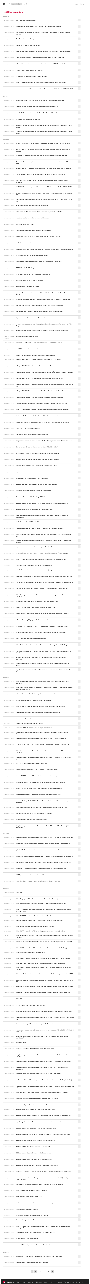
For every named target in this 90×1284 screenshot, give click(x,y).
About (18, 1282)
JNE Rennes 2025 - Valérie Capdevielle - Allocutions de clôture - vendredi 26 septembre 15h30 (44, 1115)
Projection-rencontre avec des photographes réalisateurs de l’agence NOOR (38, 794)
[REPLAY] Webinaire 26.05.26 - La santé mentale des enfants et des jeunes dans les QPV (42, 745)
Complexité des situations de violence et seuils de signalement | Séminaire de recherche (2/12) (44, 576)
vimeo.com (7, 355)
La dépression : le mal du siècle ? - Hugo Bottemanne (32, 478)
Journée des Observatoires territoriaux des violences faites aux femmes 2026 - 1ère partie (42, 422)
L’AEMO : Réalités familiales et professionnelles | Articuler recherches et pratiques (40, 174)
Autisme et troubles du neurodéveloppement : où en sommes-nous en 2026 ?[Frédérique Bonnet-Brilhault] (42, 1179)
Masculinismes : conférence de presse (27, 286)
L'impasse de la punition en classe (26, 1220)
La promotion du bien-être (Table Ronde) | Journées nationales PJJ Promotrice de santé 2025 (44, 1011)
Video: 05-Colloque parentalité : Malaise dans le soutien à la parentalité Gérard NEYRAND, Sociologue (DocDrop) (43, 1227)
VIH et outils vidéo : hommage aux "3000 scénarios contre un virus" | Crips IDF (39, 920)
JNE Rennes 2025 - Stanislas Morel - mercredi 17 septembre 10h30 (35, 1109)
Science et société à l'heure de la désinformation (30, 1005)
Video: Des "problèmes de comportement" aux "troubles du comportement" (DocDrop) (42, 645)
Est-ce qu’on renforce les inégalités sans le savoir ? (31, 763)
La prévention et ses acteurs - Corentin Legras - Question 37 (34, 547)
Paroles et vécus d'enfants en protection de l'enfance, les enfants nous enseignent (41, 632)
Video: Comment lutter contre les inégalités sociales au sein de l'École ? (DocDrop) (41, 82)
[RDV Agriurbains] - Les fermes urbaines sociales (30, 875)
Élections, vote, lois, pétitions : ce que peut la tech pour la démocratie (37, 601)
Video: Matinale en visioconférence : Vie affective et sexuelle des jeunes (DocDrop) (41, 903)
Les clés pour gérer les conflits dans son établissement (32, 218)
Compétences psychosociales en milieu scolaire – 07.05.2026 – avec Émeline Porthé (41, 738)
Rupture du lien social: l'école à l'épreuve (28, 45)
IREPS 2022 (19, 892)
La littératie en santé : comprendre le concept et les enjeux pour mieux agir (38, 570)
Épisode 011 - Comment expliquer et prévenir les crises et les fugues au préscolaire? (41, 868)
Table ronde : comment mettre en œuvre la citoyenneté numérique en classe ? (39, 237)
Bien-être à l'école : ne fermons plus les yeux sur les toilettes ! (34, 565)
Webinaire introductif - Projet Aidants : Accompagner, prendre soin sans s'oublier (40, 100)
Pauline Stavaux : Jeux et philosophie (27, 1238)
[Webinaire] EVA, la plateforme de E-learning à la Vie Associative (35, 1024)
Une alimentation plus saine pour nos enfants (29, 723)
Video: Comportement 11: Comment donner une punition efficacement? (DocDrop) (40, 706)
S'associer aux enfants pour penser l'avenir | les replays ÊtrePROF (35, 1232)
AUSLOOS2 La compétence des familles (28, 349)
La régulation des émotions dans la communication (31, 819)
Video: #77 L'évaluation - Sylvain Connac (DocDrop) (31, 1190)
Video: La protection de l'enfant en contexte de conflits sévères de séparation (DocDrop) (42, 409)
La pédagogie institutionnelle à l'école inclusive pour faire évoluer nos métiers (39, 1122)
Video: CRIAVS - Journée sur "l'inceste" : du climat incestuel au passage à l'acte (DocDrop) (43, 959)
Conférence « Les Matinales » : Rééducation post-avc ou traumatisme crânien (39, 343)
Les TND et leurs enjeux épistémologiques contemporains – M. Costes (37, 1098)
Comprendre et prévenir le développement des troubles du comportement (38, 712)
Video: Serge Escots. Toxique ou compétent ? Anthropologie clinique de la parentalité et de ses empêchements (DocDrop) (44, 688)
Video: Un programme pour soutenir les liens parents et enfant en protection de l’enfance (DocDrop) (42, 596)
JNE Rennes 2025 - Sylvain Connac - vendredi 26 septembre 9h (34, 1153)
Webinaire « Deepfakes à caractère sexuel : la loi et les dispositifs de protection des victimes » (44, 1172)
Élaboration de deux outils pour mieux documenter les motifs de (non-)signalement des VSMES (44, 974)
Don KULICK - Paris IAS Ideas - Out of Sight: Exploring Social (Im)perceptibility (39, 311)
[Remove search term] (21, 4)
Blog (23, 1282)
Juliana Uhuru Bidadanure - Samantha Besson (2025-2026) (33, 700)
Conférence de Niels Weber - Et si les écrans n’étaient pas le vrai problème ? (38, 416)
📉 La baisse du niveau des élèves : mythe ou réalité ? (32, 76)
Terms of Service (69, 1282)
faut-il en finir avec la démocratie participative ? (30, 280)
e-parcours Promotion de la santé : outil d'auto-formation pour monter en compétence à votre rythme (44, 126)
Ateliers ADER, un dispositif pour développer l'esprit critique (34, 1245)
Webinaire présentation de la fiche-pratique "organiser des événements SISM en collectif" (43, 330)
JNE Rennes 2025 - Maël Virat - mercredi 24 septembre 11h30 (34, 1159)
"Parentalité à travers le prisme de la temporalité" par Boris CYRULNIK (36, 484)
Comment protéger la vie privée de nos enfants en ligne (32, 1105)
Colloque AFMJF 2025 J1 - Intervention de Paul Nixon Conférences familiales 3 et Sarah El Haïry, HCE (44, 385)
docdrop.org (7, 899)
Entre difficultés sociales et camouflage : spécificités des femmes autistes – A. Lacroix (42, 1092)
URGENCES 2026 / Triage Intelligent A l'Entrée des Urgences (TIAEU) (36, 607)
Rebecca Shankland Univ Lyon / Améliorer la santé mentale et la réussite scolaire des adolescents (41, 808)
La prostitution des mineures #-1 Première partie (30, 952)
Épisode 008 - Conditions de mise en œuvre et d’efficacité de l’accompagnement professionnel (44, 856)
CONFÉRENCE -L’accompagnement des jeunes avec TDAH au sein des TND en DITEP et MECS (44, 187)
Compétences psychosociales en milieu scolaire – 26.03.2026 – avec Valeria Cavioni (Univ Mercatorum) (42, 826)
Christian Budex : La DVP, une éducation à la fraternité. (32, 1262)
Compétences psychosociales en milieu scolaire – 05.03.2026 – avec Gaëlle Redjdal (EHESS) (43, 1061)
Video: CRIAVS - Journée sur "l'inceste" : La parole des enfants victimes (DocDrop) (40, 931)
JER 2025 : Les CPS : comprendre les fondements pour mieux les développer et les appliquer (43, 168)
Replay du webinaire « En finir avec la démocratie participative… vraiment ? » (39, 261)
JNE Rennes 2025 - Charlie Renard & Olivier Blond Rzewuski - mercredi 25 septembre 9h (42, 503)
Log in (76, 4)
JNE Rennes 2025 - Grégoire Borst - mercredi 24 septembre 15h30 (35, 1140)
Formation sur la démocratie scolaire (27, 1209)
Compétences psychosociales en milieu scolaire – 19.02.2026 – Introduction (38, 1073)
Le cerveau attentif (21, 1042)
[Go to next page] (52, 1271)
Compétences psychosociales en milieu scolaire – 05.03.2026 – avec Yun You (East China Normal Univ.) (45, 1018)
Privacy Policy (80, 1282)
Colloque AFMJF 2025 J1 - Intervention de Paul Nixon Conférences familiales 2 (39, 391)
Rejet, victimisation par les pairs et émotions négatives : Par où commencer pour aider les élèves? (42, 664)
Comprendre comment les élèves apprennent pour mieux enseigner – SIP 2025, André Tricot (43, 51)
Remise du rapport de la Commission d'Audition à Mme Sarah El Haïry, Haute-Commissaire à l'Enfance (43, 541)
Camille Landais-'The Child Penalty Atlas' (28, 522)
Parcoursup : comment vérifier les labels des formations (32, 1215)
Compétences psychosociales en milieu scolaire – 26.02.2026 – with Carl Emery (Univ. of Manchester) (42, 1068)
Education (39, 1282)
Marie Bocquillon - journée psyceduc (27, 39)
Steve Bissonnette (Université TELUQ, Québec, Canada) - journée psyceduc (38, 26)
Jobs (45, 1282)
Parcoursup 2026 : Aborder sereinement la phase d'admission (34, 728)
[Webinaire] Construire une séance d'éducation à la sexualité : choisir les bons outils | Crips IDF (44, 986)
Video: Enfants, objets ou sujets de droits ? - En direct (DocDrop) (35, 926)
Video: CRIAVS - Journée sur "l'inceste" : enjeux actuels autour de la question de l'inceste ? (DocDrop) (43, 968)
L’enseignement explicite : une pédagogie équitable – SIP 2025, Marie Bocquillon (40, 57)
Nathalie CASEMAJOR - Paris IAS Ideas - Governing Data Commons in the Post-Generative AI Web (43, 535)
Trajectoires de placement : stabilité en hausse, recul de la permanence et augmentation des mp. (43, 670)
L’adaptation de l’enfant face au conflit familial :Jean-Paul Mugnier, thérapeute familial (41, 403)
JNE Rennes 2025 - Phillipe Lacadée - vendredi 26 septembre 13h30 (36, 1128)
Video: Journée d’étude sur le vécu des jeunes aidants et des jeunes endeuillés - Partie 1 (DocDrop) (42, 752)
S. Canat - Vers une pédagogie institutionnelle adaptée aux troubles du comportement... (42, 620)
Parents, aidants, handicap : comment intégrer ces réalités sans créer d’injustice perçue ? (43, 553)
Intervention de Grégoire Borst (25, 224)
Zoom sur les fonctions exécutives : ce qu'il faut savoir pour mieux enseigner (39, 788)
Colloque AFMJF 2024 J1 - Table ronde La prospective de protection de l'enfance (40, 378)
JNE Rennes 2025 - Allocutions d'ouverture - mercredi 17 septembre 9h (37, 1165)
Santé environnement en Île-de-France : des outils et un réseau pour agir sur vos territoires (43, 143)
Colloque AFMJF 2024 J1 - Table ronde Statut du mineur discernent (36, 366)
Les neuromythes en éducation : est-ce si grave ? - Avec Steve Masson (37, 769)
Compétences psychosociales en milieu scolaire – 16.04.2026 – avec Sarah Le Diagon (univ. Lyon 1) (43, 758)
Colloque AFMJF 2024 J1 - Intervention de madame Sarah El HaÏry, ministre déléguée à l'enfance (44, 372)
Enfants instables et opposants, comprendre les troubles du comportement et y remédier (42, 613)
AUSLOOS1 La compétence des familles (28, 428)
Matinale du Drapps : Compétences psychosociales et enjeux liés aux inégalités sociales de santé (43, 162)
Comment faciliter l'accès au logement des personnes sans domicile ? (37, 106)
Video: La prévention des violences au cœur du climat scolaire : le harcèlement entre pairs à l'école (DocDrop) (43, 910)
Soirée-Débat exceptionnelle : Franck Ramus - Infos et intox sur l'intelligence (39, 1256)
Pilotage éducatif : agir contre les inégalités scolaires (32, 255)
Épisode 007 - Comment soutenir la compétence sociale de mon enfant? (37, 850)
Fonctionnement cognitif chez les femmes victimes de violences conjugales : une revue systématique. (42, 516)
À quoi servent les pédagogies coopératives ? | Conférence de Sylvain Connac (39, 1184)
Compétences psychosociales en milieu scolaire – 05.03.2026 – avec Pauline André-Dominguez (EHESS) (44, 1056)
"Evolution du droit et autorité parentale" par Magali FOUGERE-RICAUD (37, 447)
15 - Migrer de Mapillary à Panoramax (27, 336)
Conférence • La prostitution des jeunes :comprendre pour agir (34, 1203)
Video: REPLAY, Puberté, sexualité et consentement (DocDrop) (34, 916)
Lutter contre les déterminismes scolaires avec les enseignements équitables (39, 212)
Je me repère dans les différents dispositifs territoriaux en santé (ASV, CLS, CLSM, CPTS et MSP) (44, 89)
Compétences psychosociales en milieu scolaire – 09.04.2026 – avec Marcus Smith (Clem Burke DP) (44, 838)
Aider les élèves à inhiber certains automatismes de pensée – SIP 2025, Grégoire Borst (41, 64)
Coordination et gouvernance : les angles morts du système (34, 813)
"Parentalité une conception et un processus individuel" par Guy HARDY (37, 459)
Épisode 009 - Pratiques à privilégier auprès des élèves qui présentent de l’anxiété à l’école (43, 843)
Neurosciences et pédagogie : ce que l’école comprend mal (33, 490)
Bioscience (31, 1282)
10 (48, 1271)
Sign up (82, 4)
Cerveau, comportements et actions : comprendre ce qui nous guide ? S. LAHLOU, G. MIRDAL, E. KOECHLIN (45, 1031)
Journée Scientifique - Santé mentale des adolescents (32, 205)
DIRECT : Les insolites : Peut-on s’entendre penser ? (31, 638)
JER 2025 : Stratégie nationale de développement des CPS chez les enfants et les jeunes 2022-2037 (44, 194)
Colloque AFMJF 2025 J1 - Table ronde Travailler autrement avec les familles (38, 360)
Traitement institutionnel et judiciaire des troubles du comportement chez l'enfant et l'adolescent (41, 658)
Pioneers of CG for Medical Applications (28, 119)
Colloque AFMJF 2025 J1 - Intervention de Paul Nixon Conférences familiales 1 (39, 397)
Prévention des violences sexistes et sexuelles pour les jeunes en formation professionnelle (43, 299)
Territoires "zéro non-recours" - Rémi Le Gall (29, 1196)
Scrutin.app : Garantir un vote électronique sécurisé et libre (33, 274)
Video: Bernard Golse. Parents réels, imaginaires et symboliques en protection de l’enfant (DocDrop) (42, 682)
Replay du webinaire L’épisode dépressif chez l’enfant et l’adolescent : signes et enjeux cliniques (42, 733)
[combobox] (42, 4)
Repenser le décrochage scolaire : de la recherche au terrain (34, 318)
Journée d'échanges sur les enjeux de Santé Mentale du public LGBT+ (37, 113)
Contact (59, 1282)
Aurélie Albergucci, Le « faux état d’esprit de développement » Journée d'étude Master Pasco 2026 (44, 200)
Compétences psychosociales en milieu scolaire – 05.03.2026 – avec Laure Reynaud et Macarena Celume (45, 1087)
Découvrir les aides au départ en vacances (28, 719)
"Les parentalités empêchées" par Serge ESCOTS (30, 497)
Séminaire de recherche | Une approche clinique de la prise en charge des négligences (42, 589)
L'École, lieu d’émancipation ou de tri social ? (29, 70)
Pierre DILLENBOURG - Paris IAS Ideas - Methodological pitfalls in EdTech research (40, 782)
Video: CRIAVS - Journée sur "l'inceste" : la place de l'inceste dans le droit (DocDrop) (41, 948)
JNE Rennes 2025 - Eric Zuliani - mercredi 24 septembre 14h (33, 1147)
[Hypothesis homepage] (5, 4)
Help (51, 1282)
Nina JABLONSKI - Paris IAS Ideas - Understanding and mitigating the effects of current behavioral (42, 181)
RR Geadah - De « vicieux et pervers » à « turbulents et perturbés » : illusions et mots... (42, 626)
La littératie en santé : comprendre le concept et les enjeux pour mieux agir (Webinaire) (42, 155)
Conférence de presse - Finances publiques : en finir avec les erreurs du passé (39, 305)
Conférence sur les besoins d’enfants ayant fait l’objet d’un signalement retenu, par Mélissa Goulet (43, 652)
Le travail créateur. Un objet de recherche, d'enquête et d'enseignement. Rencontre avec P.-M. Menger (44, 325)
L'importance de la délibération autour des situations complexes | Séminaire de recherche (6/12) (44, 582)
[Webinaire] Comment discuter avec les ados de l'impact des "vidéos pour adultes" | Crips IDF (44, 942)
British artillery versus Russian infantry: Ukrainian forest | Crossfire (36, 694)
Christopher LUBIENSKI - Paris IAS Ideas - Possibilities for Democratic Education (40, 528)
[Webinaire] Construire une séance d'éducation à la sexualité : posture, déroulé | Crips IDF (43, 992)
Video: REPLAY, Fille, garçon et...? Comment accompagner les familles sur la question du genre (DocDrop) (44, 936)
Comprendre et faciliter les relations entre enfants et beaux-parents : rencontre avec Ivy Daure (44, 441)
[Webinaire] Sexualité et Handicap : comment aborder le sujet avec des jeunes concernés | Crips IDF (44, 981)
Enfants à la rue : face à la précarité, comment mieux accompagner (36, 355)
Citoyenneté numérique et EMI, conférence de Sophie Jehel (33, 230)
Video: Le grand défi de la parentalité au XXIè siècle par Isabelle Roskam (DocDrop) (41, 559)
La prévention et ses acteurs (24, 472)
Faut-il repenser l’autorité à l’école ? (26, 20)
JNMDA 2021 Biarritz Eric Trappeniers (27, 268)
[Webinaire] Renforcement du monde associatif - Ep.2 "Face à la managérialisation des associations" (42, 1037)
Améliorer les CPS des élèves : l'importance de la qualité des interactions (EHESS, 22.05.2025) (44, 1080)
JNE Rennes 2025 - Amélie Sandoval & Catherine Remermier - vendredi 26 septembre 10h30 (43, 1134)
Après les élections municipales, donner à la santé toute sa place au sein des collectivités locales (43, 293)
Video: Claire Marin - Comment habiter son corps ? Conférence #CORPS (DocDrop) (40, 963)
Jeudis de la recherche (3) (23, 243)
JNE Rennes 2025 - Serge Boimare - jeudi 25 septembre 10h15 (34, 509)
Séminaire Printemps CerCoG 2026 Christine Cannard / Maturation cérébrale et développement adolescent (44, 801)
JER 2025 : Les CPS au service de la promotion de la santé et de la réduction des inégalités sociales (43, 150)
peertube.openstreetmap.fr (9, 337)
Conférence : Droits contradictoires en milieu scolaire (32, 434)
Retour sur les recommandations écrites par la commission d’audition (36, 466)
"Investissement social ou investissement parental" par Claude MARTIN (37, 453)
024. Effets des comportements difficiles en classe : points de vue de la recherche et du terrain (44, 862)
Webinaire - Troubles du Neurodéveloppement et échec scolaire (35, 1049)
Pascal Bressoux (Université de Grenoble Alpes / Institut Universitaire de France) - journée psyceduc (43, 33)
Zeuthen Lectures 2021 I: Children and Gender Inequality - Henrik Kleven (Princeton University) (44, 249)
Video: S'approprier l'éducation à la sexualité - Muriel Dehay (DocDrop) (37, 899)
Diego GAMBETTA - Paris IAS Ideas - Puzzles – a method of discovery (36, 776)
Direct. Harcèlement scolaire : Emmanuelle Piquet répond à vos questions (38, 881)
